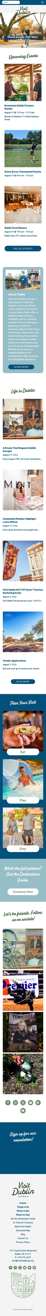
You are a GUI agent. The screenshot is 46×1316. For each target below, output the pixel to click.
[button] (42, 2)
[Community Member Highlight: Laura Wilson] (23, 505)
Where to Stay (23, 1215)
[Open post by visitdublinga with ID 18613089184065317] (23, 1074)
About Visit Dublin (23, 1227)
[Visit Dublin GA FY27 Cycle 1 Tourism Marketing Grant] (23, 576)
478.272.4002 (24, 1257)
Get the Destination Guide (23, 1219)
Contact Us (23, 1238)
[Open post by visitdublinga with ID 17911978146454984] (23, 949)
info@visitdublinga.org (23, 1261)
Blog (8, 402)
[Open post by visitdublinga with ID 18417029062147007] (23, 990)
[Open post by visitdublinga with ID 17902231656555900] (23, 1032)
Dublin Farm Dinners (15, 227)
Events (23, 1203)
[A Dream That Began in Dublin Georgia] (23, 434)
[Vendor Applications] (23, 645)
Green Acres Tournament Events (22, 171)
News (8, 544)
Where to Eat (23, 1211)
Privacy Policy (23, 1242)
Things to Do (23, 1207)
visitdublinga (8, 930)
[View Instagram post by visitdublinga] (41, 966)
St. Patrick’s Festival (23, 1223)
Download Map (23, 1230)
